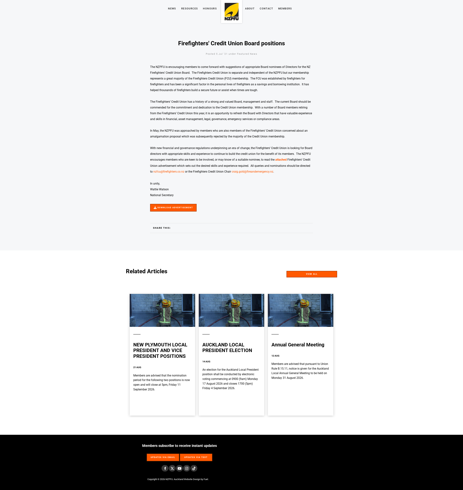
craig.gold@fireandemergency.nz (252, 171)
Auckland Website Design (187, 479)
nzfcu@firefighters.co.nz (168, 171)
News (172, 8)
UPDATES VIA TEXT (196, 455)
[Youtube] (179, 468)
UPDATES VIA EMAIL (163, 455)
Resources (189, 8)
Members (285, 8)
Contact (266, 8)
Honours (210, 8)
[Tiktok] (193, 468)
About (250, 8)
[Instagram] (186, 468)
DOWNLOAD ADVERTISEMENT (169, 206)
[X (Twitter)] (172, 468)
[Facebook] (165, 468)
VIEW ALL (331, 273)
